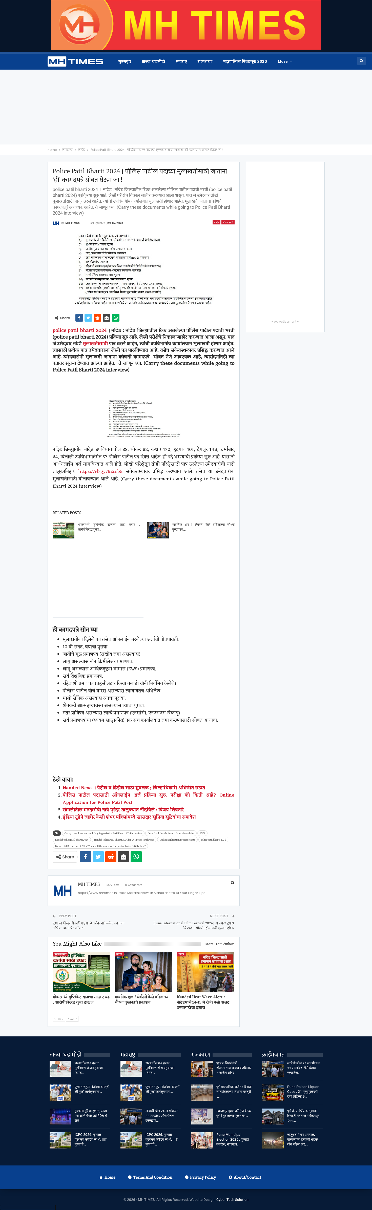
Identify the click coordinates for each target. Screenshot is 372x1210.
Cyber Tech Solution (232, 1200)
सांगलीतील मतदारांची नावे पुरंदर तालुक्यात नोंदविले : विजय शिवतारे (123, 810)
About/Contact (247, 1177)
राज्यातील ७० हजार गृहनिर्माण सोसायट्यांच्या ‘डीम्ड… (89, 1068)
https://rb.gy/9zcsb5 (100, 471)
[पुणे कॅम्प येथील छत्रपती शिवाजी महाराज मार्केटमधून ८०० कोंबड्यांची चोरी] (273, 1117)
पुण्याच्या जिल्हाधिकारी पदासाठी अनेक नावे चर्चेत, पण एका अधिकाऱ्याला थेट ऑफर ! (88, 925)
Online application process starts (177, 840)
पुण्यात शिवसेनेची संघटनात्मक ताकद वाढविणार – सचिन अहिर (233, 1068)
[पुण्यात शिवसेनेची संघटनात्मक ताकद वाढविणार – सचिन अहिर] (202, 1069)
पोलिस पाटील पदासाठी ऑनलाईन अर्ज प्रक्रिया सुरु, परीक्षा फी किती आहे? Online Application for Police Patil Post (149, 799)
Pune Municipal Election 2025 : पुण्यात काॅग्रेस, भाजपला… (232, 1139)
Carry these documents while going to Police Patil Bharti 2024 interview (103, 833)
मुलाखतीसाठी (95, 343)
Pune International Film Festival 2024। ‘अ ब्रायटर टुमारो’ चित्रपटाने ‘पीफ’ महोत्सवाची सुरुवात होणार (194, 925)
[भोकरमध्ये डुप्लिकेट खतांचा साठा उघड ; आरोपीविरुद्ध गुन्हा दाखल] (63, 530)
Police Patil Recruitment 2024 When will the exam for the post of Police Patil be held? (100, 846)
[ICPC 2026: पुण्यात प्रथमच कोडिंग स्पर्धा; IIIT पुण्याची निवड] (60, 1140)
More (283, 61)
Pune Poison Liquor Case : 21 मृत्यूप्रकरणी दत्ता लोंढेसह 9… (303, 1091)
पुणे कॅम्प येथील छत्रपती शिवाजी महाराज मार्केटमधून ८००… (303, 1115)
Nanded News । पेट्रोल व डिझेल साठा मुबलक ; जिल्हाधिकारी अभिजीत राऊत (134, 788)
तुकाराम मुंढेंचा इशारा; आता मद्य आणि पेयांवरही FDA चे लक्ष (91, 1115)
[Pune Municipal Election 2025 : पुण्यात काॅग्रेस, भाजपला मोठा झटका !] (202, 1140)
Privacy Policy (203, 1177)
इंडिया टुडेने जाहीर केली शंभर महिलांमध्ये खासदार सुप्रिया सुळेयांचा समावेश (129, 817)
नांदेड (216, 222)
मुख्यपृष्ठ (124, 61)
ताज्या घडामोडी (153, 61)
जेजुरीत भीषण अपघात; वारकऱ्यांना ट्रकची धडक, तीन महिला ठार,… (302, 1139)
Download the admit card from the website (171, 833)
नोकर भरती (228, 222)
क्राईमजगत (60, 954)
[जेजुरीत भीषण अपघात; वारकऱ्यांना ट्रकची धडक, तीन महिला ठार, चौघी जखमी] (273, 1140)
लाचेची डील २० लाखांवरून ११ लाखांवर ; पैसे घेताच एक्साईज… (162, 1115)
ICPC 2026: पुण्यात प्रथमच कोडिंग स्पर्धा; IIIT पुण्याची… (91, 1139)
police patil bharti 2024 (80, 330)
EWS (202, 833)
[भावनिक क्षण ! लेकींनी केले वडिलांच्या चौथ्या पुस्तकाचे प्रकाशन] (158, 530)
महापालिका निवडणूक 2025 (245, 61)
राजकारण (205, 61)
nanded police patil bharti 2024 (71, 840)
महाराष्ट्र (181, 61)
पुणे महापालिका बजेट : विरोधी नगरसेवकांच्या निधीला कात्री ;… (234, 1091)
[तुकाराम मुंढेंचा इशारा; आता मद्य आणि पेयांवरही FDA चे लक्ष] (60, 1117)
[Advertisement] (186, 107)
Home (110, 1177)
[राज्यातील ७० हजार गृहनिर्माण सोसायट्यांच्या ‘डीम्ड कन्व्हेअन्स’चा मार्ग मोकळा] (60, 1069)
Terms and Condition (152, 1177)
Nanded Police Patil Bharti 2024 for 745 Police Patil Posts (124, 840)
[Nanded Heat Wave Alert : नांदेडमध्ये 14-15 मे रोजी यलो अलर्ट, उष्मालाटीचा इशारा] (206, 972)
